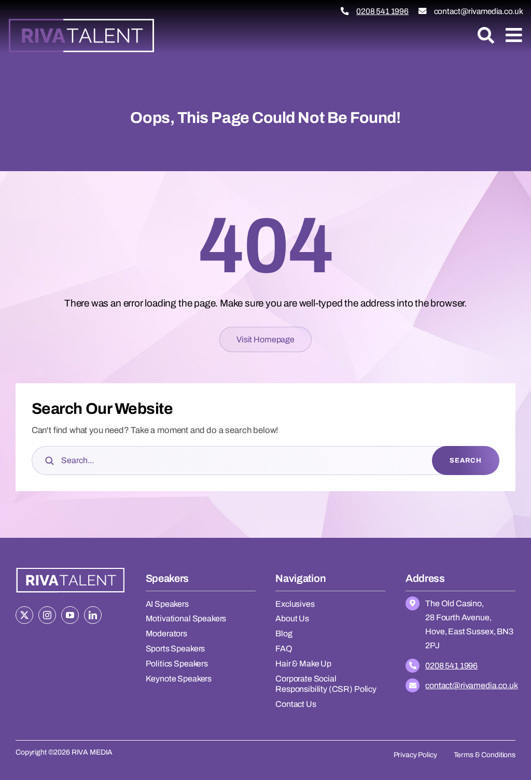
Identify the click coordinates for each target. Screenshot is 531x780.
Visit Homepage (265, 339)
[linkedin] (93, 615)
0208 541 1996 (382, 11)
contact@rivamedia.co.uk (478, 11)
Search (466, 460)
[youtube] (70, 615)
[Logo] (81, 21)
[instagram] (47, 615)
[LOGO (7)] (70, 569)
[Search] (486, 35)
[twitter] (24, 615)
